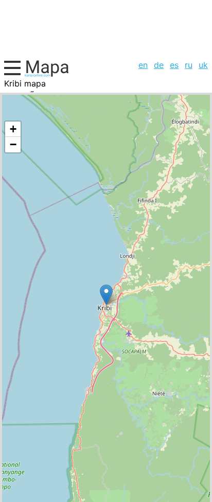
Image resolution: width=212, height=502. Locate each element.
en (143, 65)
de (159, 65)
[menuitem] (143, 65)
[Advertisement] (106, 28)
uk (203, 65)
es (174, 65)
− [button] (13, 144)
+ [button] (13, 129)
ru (188, 65)
